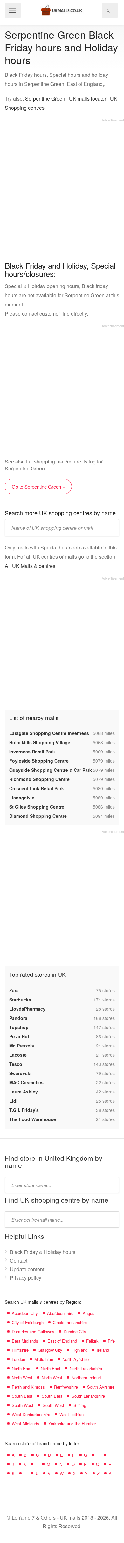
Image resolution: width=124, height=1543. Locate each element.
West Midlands (25, 1424)
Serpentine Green (45, 98)
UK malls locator (87, 98)
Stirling (79, 1405)
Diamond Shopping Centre (38, 816)
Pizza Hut (19, 1036)
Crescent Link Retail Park (36, 788)
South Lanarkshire (88, 1396)
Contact (18, 1260)
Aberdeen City (25, 1313)
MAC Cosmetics (26, 1082)
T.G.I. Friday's (24, 1110)
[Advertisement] (62, 184)
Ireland (103, 1350)
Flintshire (20, 1350)
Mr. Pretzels (21, 1045)
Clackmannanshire (70, 1322)
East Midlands (25, 1341)
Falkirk (92, 1341)
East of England (62, 1341)
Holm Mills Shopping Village (39, 742)
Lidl (13, 1101)
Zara (14, 990)
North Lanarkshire (86, 1368)
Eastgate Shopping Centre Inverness (49, 733)
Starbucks (20, 999)
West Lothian (71, 1414)
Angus (88, 1313)
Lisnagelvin (22, 797)
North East (21, 1368)
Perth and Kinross (28, 1387)
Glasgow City (50, 1350)
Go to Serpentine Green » (38, 486)
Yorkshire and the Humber (72, 1424)
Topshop (19, 1027)
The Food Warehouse (32, 1119)
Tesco (15, 1064)
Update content (27, 1269)
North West (22, 1378)
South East (22, 1396)
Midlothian (43, 1359)
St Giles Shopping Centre (36, 807)
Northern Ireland (86, 1378)
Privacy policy (25, 1277)
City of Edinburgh (28, 1322)
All (111, 1473)
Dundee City (75, 1332)
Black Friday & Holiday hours (42, 1252)
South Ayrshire (100, 1387)
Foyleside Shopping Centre (39, 761)
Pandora (18, 1018)
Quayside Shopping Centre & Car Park (50, 770)
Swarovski (20, 1073)
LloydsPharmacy (27, 1009)
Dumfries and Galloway (33, 1332)
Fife (111, 1341)
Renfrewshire (66, 1387)
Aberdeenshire (60, 1313)
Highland (79, 1350)
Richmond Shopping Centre (39, 779)
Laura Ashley (23, 1091)
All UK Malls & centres (30, 565)
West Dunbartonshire (31, 1414)
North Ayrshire (75, 1359)
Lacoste (18, 1055)
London (18, 1359)
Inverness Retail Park (32, 751)
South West (22, 1405)
